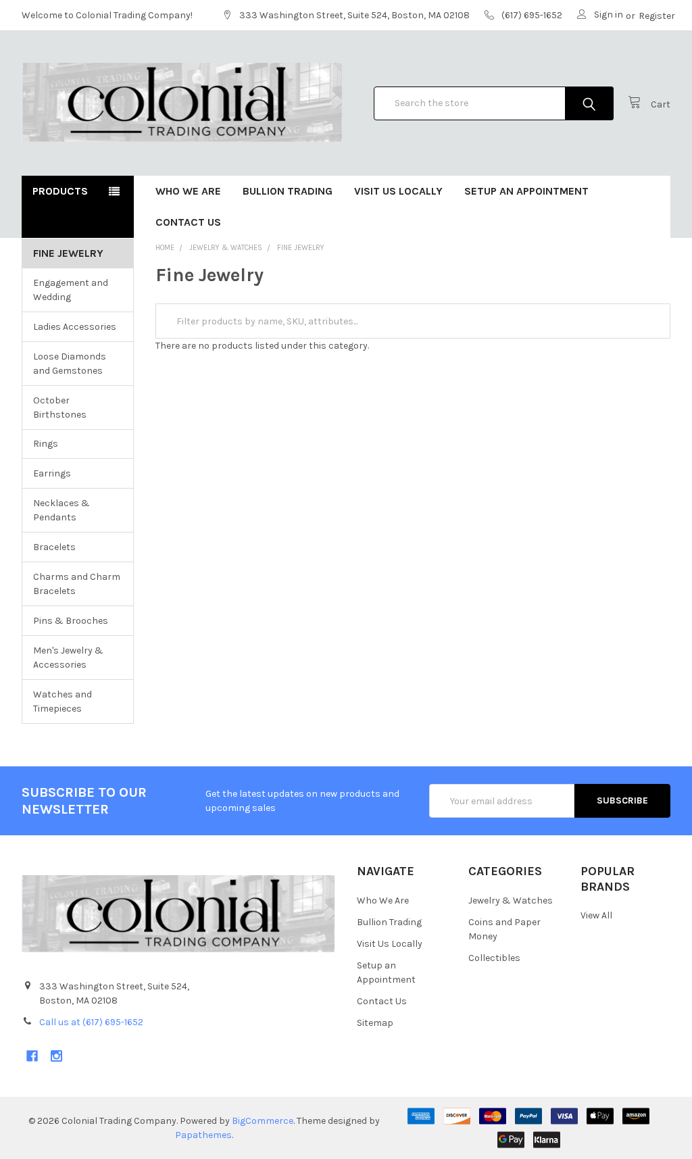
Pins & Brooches (70, 620)
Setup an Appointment (526, 190)
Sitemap (375, 1023)
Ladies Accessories (74, 326)
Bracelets (54, 547)
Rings (45, 443)
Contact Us (188, 222)
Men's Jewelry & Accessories (68, 657)
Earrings (52, 473)
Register (657, 16)
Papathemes (203, 1135)
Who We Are (188, 190)
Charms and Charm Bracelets (76, 584)
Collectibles (494, 958)
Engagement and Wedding (70, 290)
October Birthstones (59, 407)
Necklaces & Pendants (61, 510)
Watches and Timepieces (62, 701)
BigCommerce (262, 1121)
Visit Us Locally (398, 190)
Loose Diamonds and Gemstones (69, 363)
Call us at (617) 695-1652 (91, 1022)
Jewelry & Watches (510, 900)
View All (596, 915)
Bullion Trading (287, 190)
